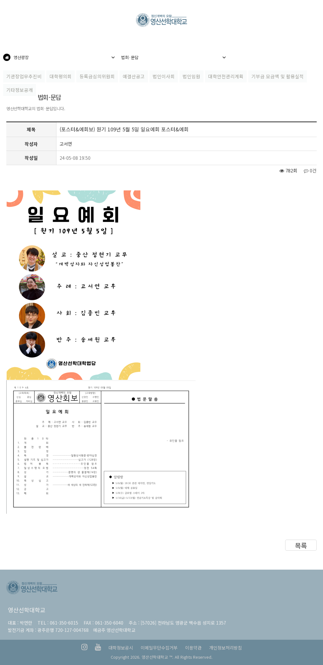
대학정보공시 (121, 647)
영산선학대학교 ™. (157, 657)
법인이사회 (164, 76)
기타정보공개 (19, 90)
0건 (312, 170)
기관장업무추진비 (24, 76)
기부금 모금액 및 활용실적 (277, 76)
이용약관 (193, 647)
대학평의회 (61, 76)
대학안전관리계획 (226, 76)
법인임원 (191, 76)
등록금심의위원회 (97, 76)
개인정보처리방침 (225, 647)
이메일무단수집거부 (159, 647)
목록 (301, 545)
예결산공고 (134, 76)
